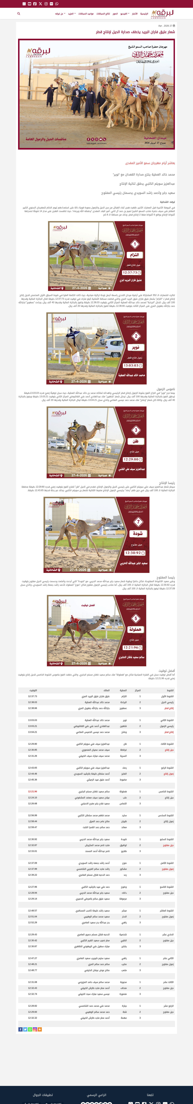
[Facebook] (20, 1029)
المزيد (71, 14)
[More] (40, 1029)
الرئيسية (144, 14)
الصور (115, 14)
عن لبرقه (59, 14)
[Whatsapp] (30, 1029)
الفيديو (124, 14)
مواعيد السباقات (86, 14)
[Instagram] (35, 1029)
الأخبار (134, 14)
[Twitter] (25, 1029)
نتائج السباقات (103, 14)
